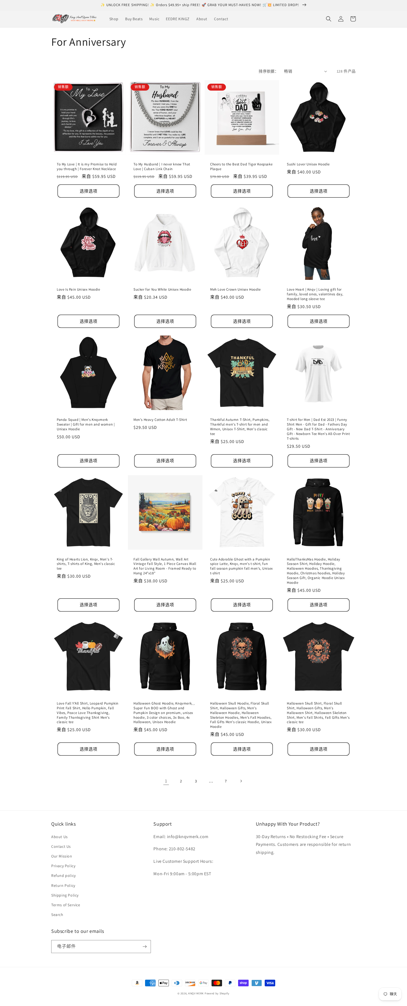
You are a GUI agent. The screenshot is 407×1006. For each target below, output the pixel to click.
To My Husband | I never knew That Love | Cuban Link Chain (161, 166)
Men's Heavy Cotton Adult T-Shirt (160, 420)
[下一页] (241, 781)
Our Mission (61, 856)
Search (57, 914)
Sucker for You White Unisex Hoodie (162, 289)
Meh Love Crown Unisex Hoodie (235, 289)
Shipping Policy (65, 895)
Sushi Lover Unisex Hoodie (308, 164)
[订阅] (144, 946)
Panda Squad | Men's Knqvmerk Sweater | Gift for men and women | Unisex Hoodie (86, 424)
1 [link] (166, 781)
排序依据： (269, 71)
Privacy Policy (63, 865)
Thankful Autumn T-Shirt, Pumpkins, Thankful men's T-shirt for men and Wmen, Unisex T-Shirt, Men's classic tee (239, 427)
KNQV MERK (196, 993)
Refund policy (63, 875)
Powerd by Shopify (217, 993)
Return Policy (63, 885)
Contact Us (61, 846)
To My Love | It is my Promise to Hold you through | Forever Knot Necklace (87, 166)
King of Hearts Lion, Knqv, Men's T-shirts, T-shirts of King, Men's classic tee (86, 564)
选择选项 (88, 191)
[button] (329, 19)
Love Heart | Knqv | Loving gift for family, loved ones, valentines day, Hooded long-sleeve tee (315, 294)
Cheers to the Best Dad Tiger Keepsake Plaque (241, 166)
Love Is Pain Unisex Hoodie (78, 289)
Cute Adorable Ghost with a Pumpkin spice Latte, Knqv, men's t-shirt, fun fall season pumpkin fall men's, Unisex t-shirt (241, 566)
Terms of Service (65, 904)
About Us (59, 836)
